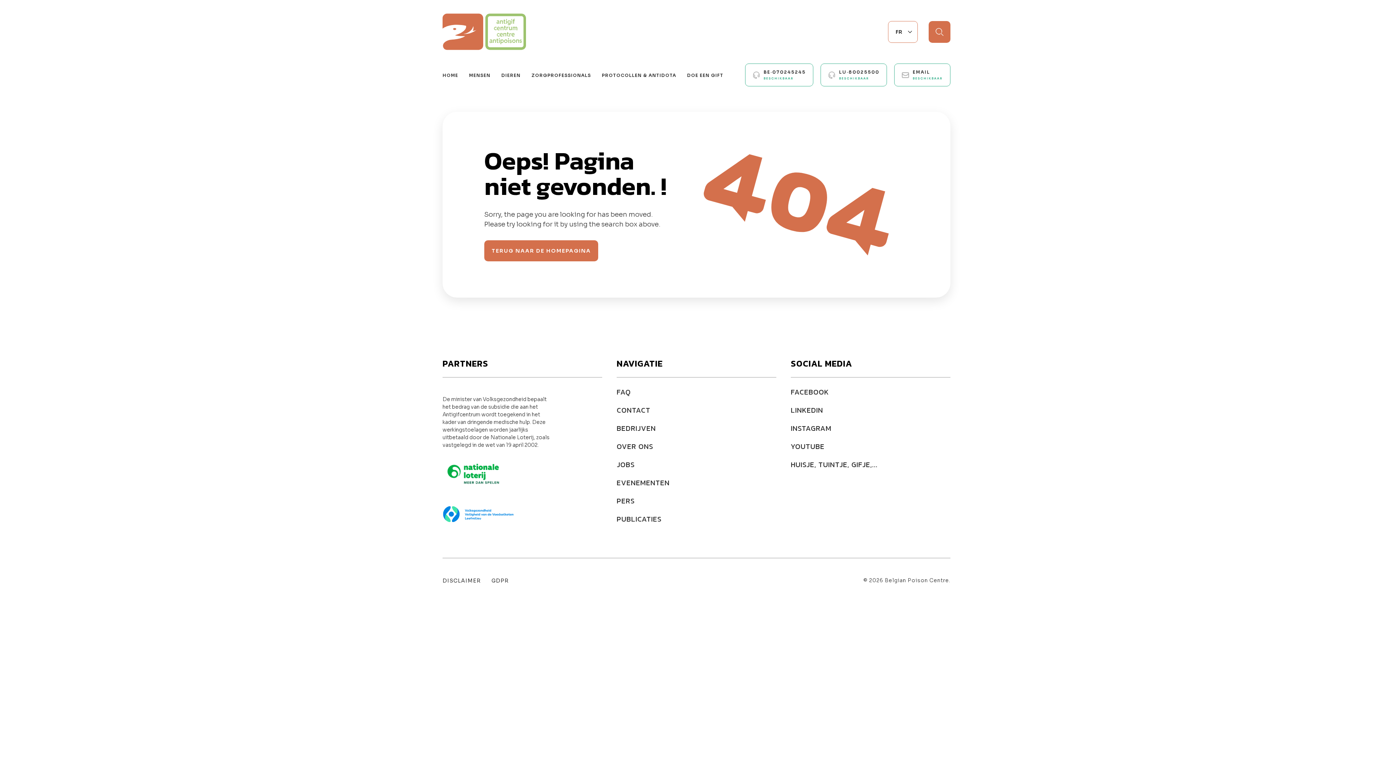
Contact (633, 410)
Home (450, 75)
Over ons (635, 446)
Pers (626, 500)
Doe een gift (705, 75)
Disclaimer (462, 580)
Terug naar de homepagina (541, 251)
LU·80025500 (859, 74)
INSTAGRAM (811, 428)
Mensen (479, 75)
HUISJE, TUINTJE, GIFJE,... (834, 464)
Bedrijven (636, 428)
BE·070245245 (785, 74)
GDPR (500, 580)
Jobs (626, 464)
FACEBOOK (810, 392)
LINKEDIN (807, 410)
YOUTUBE (808, 446)
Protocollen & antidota (639, 75)
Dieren (511, 75)
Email (928, 74)
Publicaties (639, 519)
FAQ (624, 392)
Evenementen (643, 482)
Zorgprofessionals (561, 75)
